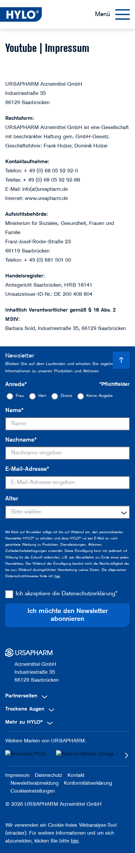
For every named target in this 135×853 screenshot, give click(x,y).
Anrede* (16, 385)
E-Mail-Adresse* (27, 469)
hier (57, 576)
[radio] (15, 396)
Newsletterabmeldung (34, 783)
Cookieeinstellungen (32, 791)
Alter (11, 499)
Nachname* (21, 440)
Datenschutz (48, 775)
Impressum (17, 775)
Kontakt (76, 775)
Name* (14, 411)
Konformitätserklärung (88, 783)
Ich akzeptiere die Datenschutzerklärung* (66, 594)
